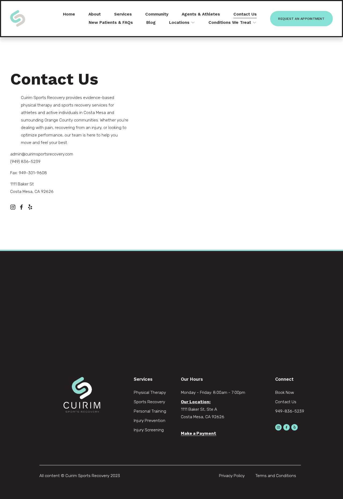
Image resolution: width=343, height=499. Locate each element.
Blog (151, 22)
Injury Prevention (149, 420)
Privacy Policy (232, 475)
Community (156, 14)
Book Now (284, 392)
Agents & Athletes (201, 14)
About (94, 14)
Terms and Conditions (275, 475)
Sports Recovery (149, 401)
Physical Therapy (150, 392)
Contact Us (245, 14)
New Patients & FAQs (111, 22)
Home (69, 14)
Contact (282, 401)
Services (123, 14)
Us (294, 401)
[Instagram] (13, 207)
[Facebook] (21, 207)
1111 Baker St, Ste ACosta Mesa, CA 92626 (202, 413)
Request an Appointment (301, 19)
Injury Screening (149, 429)
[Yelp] (30, 207)
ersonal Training (151, 411)
